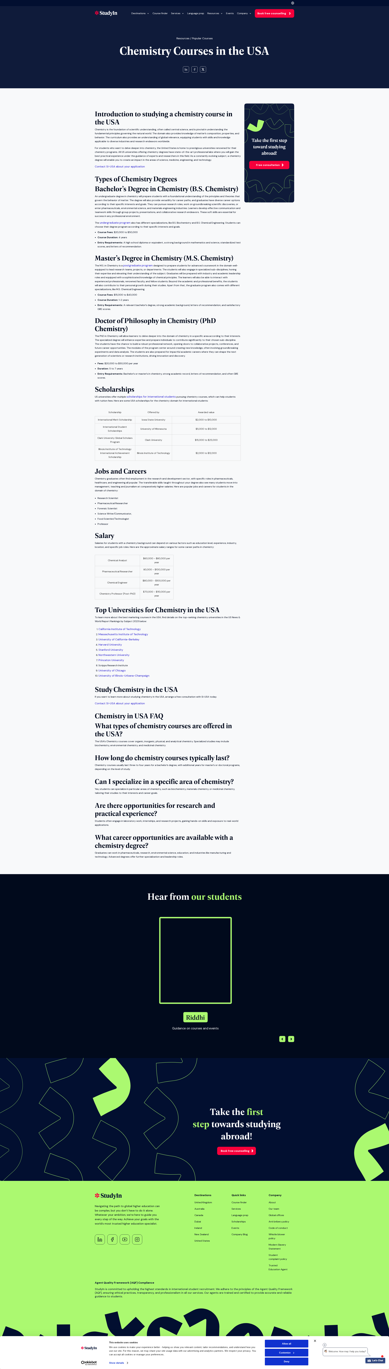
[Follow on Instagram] (137, 1239)
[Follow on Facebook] (112, 1239)
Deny (286, 1361)
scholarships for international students (151, 396)
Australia (199, 1208)
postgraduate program (138, 265)
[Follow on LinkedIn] (100, 1239)
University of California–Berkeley (118, 639)
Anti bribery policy (279, 1221)
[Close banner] (315, 1341)
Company (242, 13)
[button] (291, 1039)
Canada (198, 1215)
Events (230, 13)
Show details (116, 1362)
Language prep (195, 13)
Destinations (138, 13)
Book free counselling (271, 13)
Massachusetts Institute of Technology (123, 634)
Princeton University (111, 660)
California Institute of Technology (119, 629)
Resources (213, 13)
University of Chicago (112, 670)
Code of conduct (278, 1228)
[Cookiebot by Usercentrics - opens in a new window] (89, 1363)
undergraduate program (115, 223)
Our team (274, 1208)
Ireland (198, 1228)
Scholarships (239, 1221)
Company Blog (240, 1234)
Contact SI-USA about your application (120, 166)
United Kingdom (203, 1202)
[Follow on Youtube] (125, 1239)
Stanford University (110, 650)
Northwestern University (113, 655)
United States (202, 1240)
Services (175, 13)
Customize (285, 1352)
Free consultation (268, 165)
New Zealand (201, 1234)
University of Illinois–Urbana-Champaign (123, 675)
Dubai (197, 1221)
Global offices (276, 1215)
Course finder (160, 13)
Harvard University (110, 644)
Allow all (286, 1343)
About (272, 1202)
